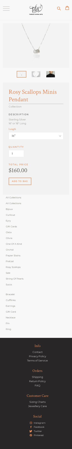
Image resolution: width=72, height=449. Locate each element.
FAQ (37, 385)
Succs (9, 284)
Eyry (8, 220)
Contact (37, 352)
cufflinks (11, 300)
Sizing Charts (37, 401)
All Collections (13, 197)
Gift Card (11, 311)
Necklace (10, 317)
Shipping (37, 376)
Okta (9, 232)
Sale (8, 272)
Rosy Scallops (13, 267)
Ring (8, 329)
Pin (8, 323)
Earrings (10, 305)
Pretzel (10, 261)
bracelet (10, 294)
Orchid (9, 249)
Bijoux (9, 209)
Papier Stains (13, 255)
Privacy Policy (37, 356)
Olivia (9, 238)
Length (12, 129)
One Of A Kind (14, 243)
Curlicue (10, 214)
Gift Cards (11, 226)
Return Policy (37, 381)
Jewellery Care (37, 406)
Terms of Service (37, 360)
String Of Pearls (14, 278)
